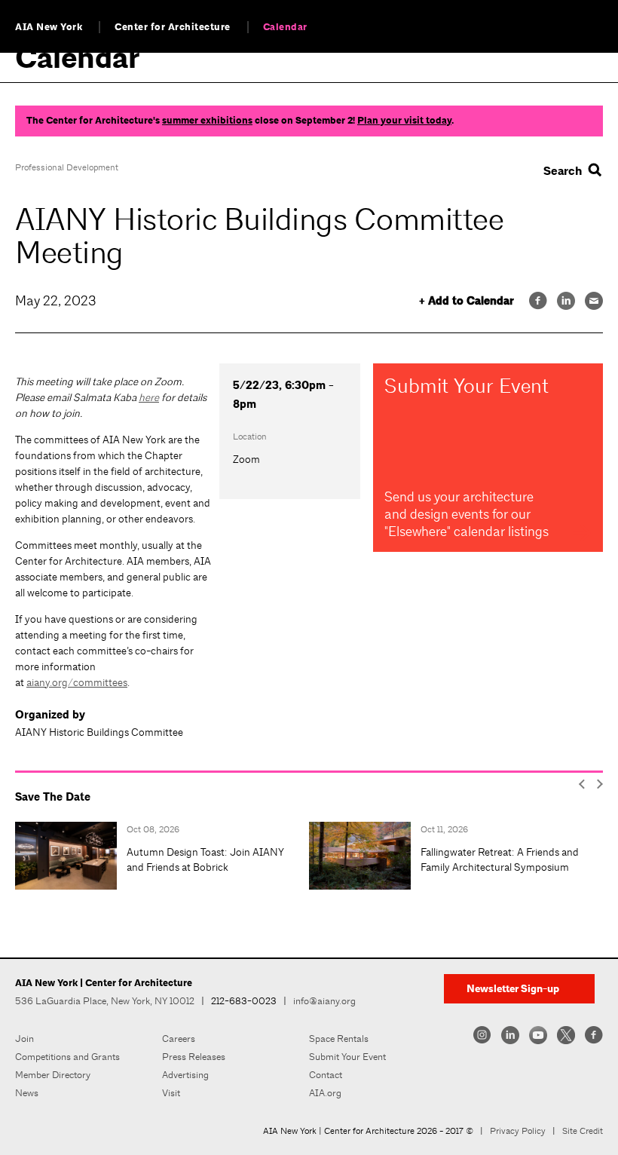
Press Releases (193, 1056)
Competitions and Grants (67, 1056)
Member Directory (52, 1074)
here (149, 397)
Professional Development (66, 167)
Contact (325, 1074)
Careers (178, 1038)
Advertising (185, 1074)
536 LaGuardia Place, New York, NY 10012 (104, 1000)
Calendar (285, 27)
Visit (171, 1092)
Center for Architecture (173, 27)
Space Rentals (339, 1038)
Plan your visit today (404, 120)
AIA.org (325, 1092)
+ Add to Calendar (466, 301)
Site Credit (582, 1131)
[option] (162, 856)
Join (24, 1038)
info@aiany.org (324, 1000)
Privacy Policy (518, 1131)
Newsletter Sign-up (513, 989)
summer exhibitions (207, 120)
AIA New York (48, 27)
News (26, 1092)
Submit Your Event (347, 1056)
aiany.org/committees (76, 682)
